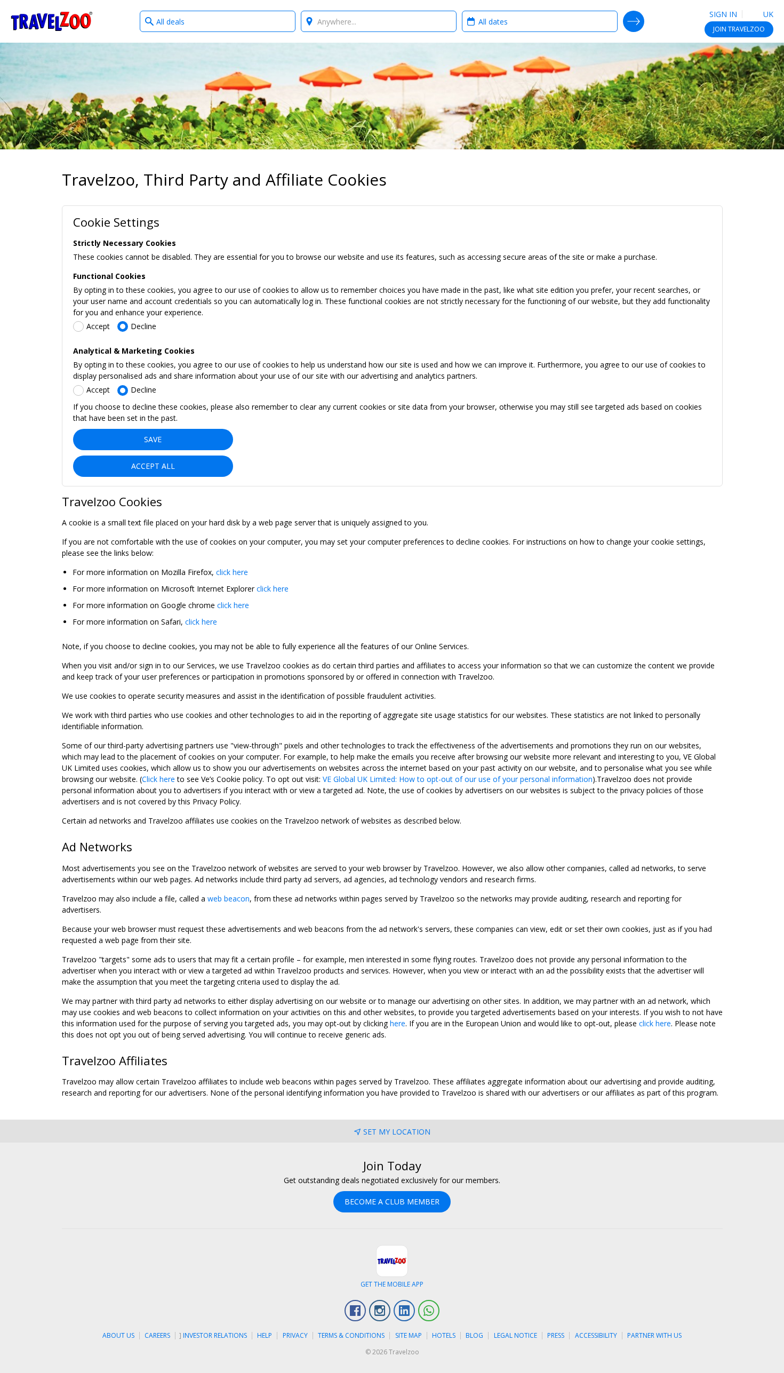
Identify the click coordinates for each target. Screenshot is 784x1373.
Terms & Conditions (351, 1335)
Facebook (355, 1310)
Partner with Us (654, 1335)
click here (232, 572)
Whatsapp (428, 1310)
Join (739, 29)
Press (555, 1335)
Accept (98, 326)
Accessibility (596, 1335)
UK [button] (767, 14)
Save (153, 439)
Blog (474, 1335)
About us (118, 1335)
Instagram (379, 1310)
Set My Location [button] (396, 1132)
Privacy (295, 1335)
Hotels (443, 1335)
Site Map (408, 1335)
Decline (143, 326)
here (397, 1023)
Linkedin (404, 1310)
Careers (157, 1335)
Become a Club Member (392, 1201)
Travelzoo (52, 21)
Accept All (153, 466)
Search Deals (633, 21)
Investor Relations (215, 1335)
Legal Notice (515, 1335)
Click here (158, 779)
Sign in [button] (723, 14)
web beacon (228, 898)
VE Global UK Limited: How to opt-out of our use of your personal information (458, 779)
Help (264, 1335)
